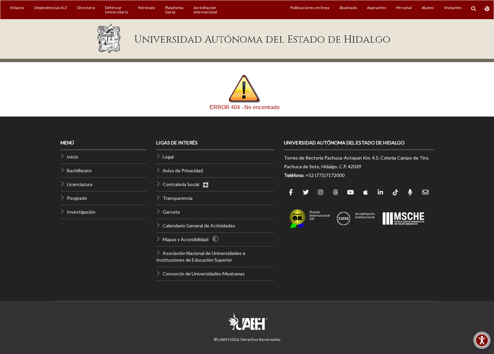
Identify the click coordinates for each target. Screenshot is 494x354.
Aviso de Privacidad (183, 170)
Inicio (72, 157)
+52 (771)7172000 (324, 175)
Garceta (171, 212)
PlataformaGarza (174, 9)
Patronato (146, 7)
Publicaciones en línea (309, 7)
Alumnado (348, 7)
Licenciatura (79, 184)
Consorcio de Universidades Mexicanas (204, 273)
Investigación (81, 212)
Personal (404, 7)
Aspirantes (376, 7)
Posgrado (77, 198)
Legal (168, 157)
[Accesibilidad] (482, 340)
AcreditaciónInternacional (205, 9)
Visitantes (453, 7)
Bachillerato (79, 170)
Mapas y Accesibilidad (185, 239)
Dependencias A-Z (50, 7)
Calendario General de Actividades (199, 225)
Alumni (428, 7)
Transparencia (178, 198)
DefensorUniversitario (116, 9)
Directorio (86, 7)
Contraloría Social (182, 184)
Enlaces (17, 7)
